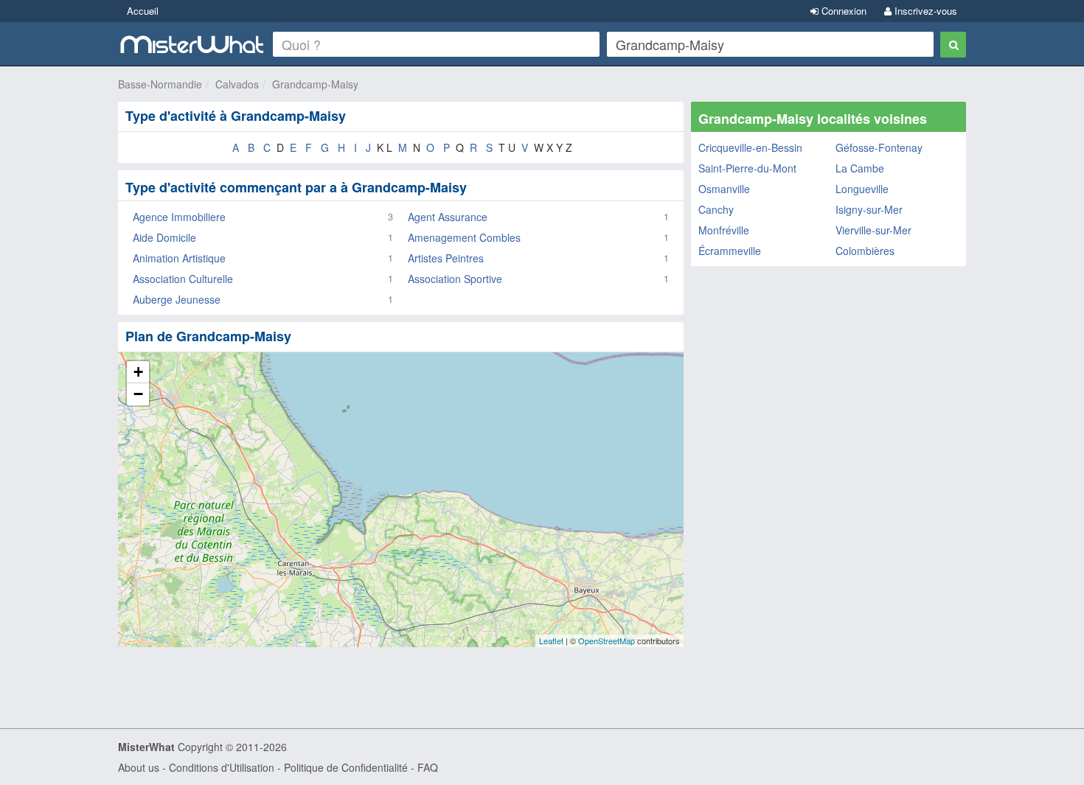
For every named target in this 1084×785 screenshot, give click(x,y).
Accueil (143, 11)
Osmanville (724, 188)
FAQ (427, 767)
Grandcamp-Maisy (315, 84)
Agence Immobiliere (179, 216)
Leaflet (551, 640)
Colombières (864, 250)
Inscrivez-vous (924, 11)
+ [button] (138, 372)
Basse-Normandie (160, 84)
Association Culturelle (183, 278)
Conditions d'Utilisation (221, 767)
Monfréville (723, 230)
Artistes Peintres (446, 258)
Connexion (842, 11)
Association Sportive (455, 278)
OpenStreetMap (606, 640)
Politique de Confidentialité (346, 767)
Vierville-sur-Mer (873, 230)
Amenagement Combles (464, 237)
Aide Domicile (164, 237)
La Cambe (859, 168)
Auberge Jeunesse (176, 299)
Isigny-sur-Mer (869, 209)
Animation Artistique (179, 258)
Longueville (862, 188)
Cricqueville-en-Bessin (750, 147)
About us (138, 767)
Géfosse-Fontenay (879, 147)
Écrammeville (729, 250)
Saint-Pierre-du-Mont (747, 168)
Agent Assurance (447, 216)
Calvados (237, 84)
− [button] (138, 394)
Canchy (716, 209)
